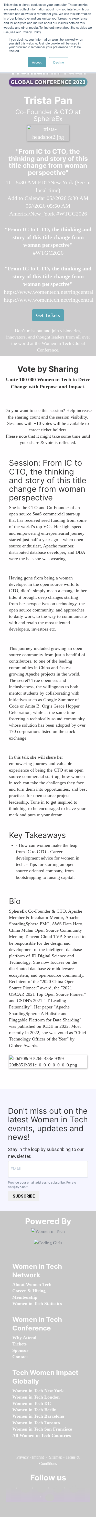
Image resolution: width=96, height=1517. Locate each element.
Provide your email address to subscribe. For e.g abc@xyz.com (42, 1185)
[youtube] (47, 1497)
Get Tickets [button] (48, 315)
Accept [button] (36, 62)
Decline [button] (58, 62)
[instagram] (55, 1489)
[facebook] (23, 1489)
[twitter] (71, 1489)
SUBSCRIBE (24, 1196)
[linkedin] (39, 1489)
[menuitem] (31, 1284)
